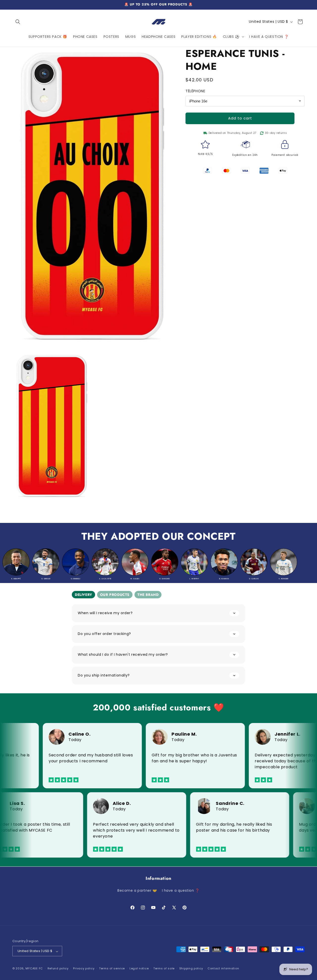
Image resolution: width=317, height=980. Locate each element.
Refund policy (58, 968)
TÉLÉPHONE (195, 91)
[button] (17, 21)
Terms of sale (164, 968)
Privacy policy (83, 968)
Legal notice (139, 968)
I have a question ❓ (181, 890)
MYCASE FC (34, 969)
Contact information (223, 968)
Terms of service (112, 968)
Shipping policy (191, 968)
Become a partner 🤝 (137, 890)
